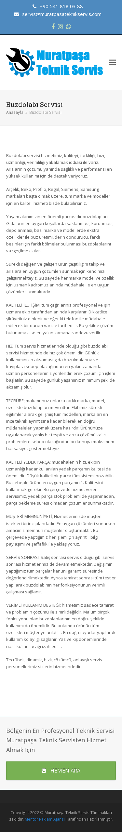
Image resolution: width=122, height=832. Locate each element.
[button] (112, 62)
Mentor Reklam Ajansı (45, 819)
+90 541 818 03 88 (61, 6)
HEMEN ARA (65, 770)
